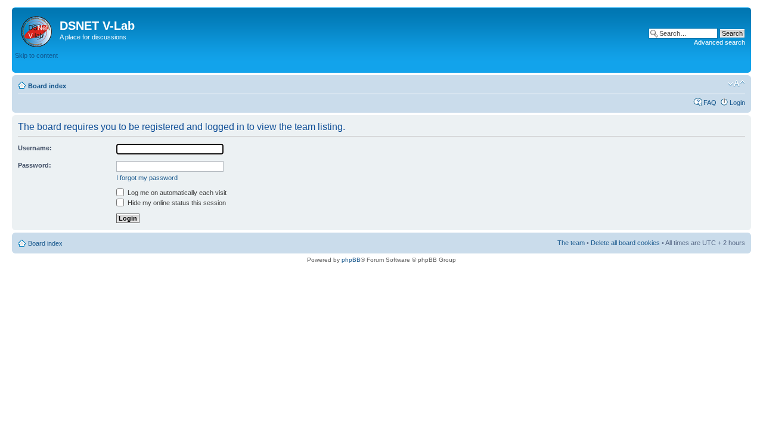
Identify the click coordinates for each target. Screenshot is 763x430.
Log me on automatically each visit (176, 192)
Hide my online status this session (176, 202)
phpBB (351, 259)
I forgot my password (147, 177)
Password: (34, 165)
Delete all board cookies (625, 242)
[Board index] (37, 29)
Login (737, 102)
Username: (35, 147)
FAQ (710, 102)
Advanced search (719, 42)
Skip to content (36, 55)
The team (571, 242)
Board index (47, 85)
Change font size (736, 83)
